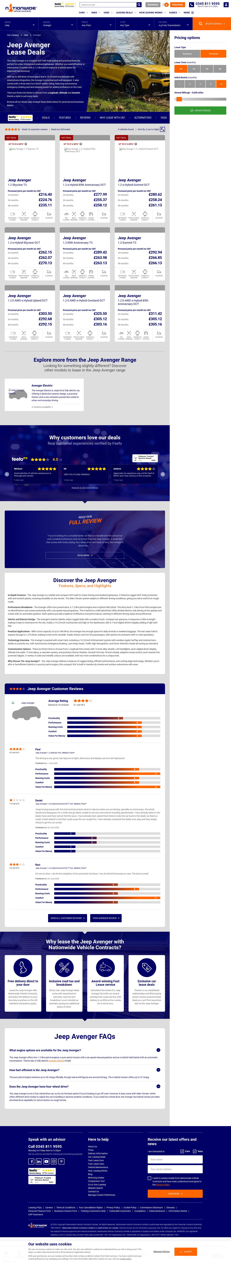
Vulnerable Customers (120, 1211)
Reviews (85, 117)
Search (139, 4)
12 (221, 84)
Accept (188, 1251)
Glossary (170, 1207)
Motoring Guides (96, 1177)
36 (207, 69)
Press (91, 1150)
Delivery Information (98, 1153)
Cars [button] (82, 12)
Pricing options (187, 38)
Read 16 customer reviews (35, 129)
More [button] (187, 12)
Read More (83, 555)
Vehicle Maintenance (98, 1167)
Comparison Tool (96, 1181)
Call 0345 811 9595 (45, 1146)
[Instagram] (54, 1161)
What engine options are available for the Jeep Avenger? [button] (45, 1050)
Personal (177, 4)
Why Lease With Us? (112, 117)
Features (65, 117)
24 (194, 69)
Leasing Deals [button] (124, 12)
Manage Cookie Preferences (101, 1195)
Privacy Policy (162, 1184)
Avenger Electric (56, 1060)
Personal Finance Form (39, 1211)
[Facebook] (31, 1161)
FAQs (164, 117)
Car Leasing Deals (96, 1157)
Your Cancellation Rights (91, 1207)
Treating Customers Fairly (93, 1211)
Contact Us (93, 1191)
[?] (26, 144)
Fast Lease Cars (96, 1160)
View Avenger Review (104, 918)
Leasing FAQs (35, 1207)
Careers (49, 1207)
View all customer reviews (66, 918)
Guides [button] (173, 12)
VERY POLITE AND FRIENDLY (77, 474)
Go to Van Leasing (97, 1184)
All (181, 69)
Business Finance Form (65, 1211)
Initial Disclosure (157, 1211)
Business (153, 4)
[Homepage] (21, 7)
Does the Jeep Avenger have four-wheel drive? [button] (39, 1086)
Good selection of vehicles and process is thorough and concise (32, 474)
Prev (6, 474)
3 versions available (41, 407)
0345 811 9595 (191, 4)
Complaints (140, 1211)
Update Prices (203, 110)
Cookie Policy (130, 1207)
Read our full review (60, 129)
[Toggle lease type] (165, 5)
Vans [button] (94, 12)
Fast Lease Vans (96, 1164)
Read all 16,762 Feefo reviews (85, 487)
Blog (90, 1174)
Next (162, 474)
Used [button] (106, 12)
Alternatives (142, 117)
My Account (226, 4)
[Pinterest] (61, 1161)
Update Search (213, 23)
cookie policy (125, 1259)
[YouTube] (46, 1161)
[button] (19, 23)
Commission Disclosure (151, 1207)
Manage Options (162, 1251)
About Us (92, 1146)
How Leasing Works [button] (150, 12)
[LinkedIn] (39, 1161)
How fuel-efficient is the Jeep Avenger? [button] (34, 1070)
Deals (46, 117)
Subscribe (174, 1193)
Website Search (95, 1188)
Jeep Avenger (19, 180)
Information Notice (178, 1211)
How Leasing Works (97, 1170)
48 (220, 69)
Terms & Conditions (65, 1207)
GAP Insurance (35, 1214)
